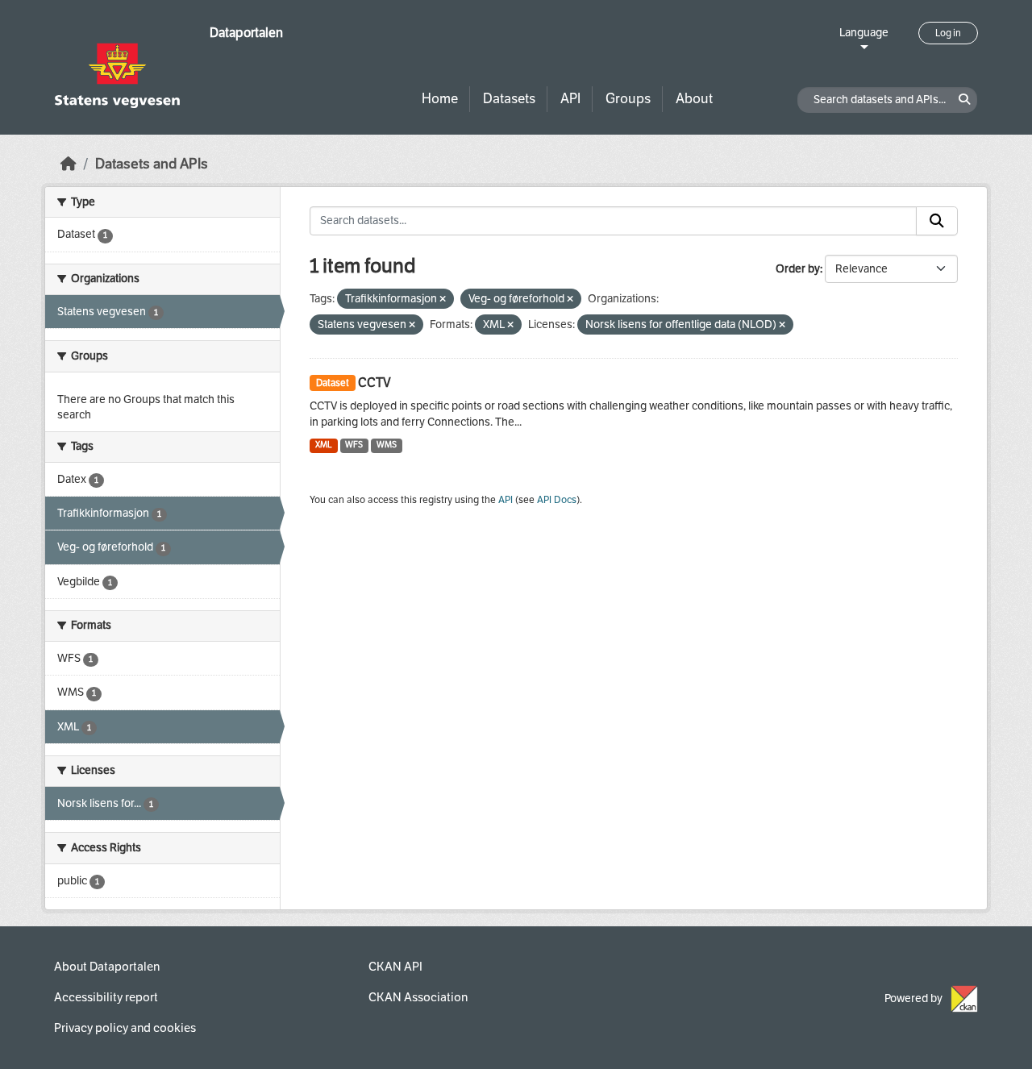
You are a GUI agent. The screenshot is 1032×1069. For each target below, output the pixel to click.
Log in (948, 33)
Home (440, 98)
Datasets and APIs (151, 164)
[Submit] (937, 220)
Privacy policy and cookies (125, 1028)
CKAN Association (418, 997)
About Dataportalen (107, 966)
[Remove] (442, 299)
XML (323, 444)
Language (863, 33)
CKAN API (395, 966)
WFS (354, 444)
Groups (628, 98)
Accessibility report (106, 997)
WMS (387, 444)
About (694, 98)
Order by (798, 269)
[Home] (68, 164)
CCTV (374, 382)
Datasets (509, 98)
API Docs (556, 499)
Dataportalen (246, 32)
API (570, 98)
